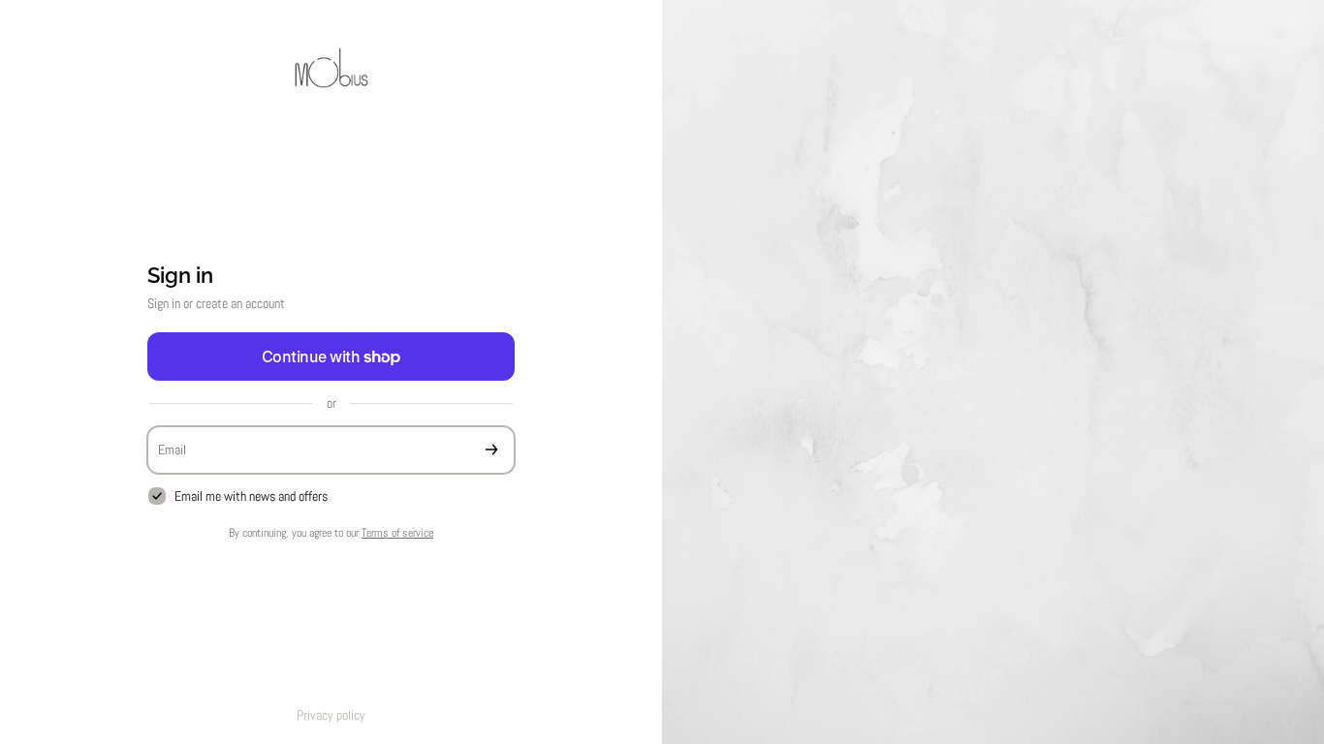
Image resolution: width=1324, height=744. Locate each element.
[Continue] (491, 450)
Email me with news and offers (251, 496)
